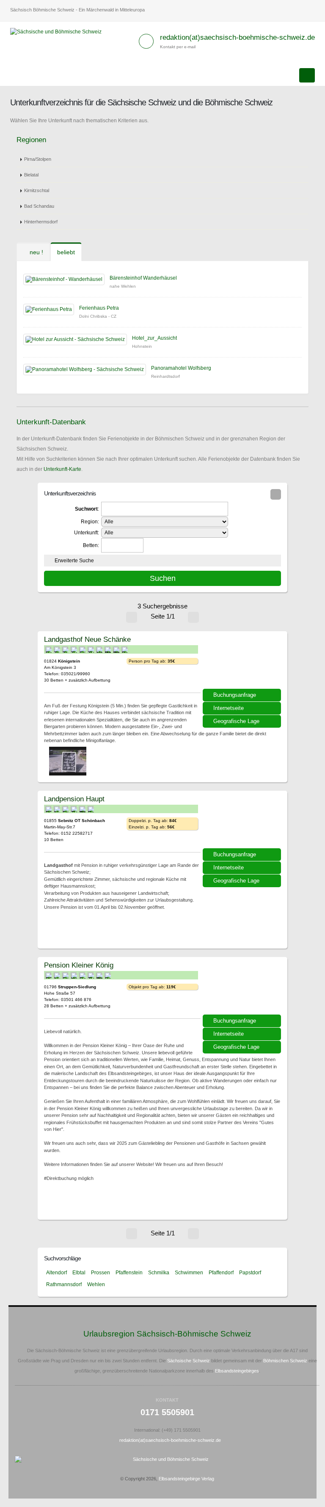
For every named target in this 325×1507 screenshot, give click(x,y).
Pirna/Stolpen (37, 159)
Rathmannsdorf (64, 1284)
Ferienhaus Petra (99, 308)
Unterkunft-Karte (62, 469)
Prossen (100, 1273)
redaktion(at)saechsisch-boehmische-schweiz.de (237, 37)
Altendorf (56, 1273)
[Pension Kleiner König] (243, 988)
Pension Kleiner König (78, 965)
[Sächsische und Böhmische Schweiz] (59, 31)
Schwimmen (189, 1273)
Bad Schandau (39, 206)
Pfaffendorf (221, 1273)
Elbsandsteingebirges (237, 1370)
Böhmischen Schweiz (285, 1360)
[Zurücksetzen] (275, 494)
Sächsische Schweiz (188, 1360)
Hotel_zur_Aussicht (154, 338)
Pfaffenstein (129, 1273)
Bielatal (31, 174)
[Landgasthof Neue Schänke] (243, 663)
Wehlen (96, 1284)
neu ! (35, 252)
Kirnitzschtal (36, 190)
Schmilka (158, 1273)
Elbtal (78, 1273)
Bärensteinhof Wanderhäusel (143, 278)
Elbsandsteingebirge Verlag (186, 1478)
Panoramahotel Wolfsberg (181, 368)
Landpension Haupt (74, 799)
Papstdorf (250, 1273)
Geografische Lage (236, 721)
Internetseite (228, 708)
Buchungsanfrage (234, 695)
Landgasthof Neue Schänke (87, 639)
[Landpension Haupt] (243, 822)
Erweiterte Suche (74, 561)
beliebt (66, 252)
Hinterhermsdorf (41, 221)
